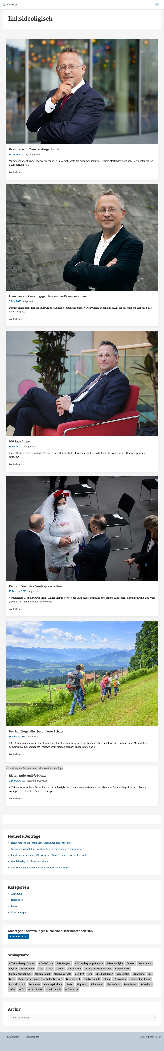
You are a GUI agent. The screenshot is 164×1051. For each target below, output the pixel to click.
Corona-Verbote (62, 974)
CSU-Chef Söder (104, 974)
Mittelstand (97, 984)
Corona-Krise (122, 968)
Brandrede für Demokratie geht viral (34, 149)
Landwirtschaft (17, 984)
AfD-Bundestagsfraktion (22, 963)
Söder (12, 989)
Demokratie (122, 974)
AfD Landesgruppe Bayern (89, 963)
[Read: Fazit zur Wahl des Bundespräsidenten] (82, 528)
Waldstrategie (53, 989)
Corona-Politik (42, 974)
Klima (107, 979)
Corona (60, 968)
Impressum (12, 1036)
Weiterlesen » (16, 172)
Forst (11, 979)
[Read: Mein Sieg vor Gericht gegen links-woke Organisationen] (82, 237)
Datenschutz (32, 1036)
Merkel (69, 984)
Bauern (131, 963)
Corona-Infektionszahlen (98, 968)
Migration (82, 984)
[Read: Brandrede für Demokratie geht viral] (82, 91)
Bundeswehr (27, 968)
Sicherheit (145, 984)
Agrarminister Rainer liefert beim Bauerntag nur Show (40, 867)
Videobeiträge (18, 912)
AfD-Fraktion (46, 963)
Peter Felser (130, 984)
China (49, 968)
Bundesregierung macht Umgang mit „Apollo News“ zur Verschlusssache (49, 855)
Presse (43, 780)
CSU (90, 974)
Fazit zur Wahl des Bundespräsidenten (35, 586)
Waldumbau (71, 989)
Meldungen (33, 780)
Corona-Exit (74, 968)
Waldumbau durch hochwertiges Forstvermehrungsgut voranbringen (47, 849)
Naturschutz (113, 984)
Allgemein (34, 154)
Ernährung (138, 974)
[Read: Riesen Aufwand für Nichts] (34, 768)
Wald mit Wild (35, 989)
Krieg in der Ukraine (140, 979)
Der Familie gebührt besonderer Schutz (36, 731)
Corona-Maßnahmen (20, 974)
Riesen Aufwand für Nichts (27, 775)
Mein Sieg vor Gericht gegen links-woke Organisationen (47, 296)
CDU (40, 968)
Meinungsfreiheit (53, 984)
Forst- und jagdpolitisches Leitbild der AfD (40, 979)
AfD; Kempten (64, 963)
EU (149, 974)
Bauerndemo (145, 963)
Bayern (13, 968)
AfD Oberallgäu (115, 963)
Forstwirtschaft (92, 979)
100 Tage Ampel (20, 441)
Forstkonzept (73, 979)
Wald (21, 989)
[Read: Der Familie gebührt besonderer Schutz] (82, 673)
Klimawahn (120, 979)
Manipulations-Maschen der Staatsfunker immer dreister (41, 842)
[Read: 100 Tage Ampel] (82, 383)
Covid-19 (79, 974)
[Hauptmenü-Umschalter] (157, 4)
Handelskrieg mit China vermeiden (29, 861)
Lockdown (34, 984)
